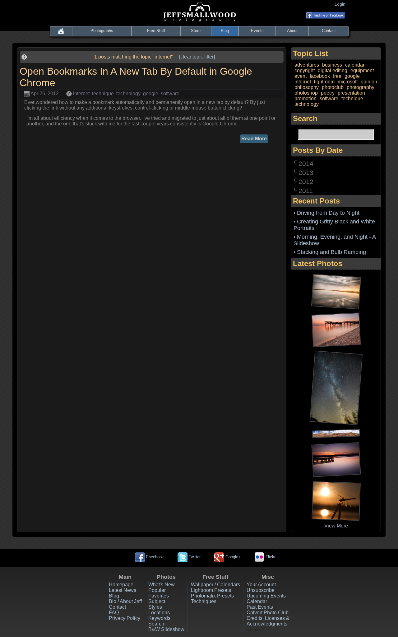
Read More (254, 138)
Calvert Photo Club (268, 612)
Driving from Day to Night (328, 213)
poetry (328, 93)
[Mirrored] (336, 291)
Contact (329, 30)
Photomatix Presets (212, 595)
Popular (157, 590)
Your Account (261, 584)
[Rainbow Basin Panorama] (336, 433)
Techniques (203, 601)
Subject (156, 601)
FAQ (114, 612)
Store (196, 30)
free (337, 76)
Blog (225, 30)
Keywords (159, 618)
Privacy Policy (124, 618)
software (170, 93)
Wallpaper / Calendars (215, 584)
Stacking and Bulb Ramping (331, 252)
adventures (306, 65)
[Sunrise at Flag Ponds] (336, 329)
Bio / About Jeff (125, 601)
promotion (305, 98)
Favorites (158, 595)
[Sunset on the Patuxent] (336, 459)
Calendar (257, 601)
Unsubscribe (261, 590)
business (332, 65)
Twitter (194, 557)
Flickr (269, 557)
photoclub (333, 87)
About (292, 30)
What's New (161, 584)
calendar (354, 65)
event (300, 76)
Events (257, 30)
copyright (304, 70)
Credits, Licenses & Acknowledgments (268, 621)
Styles (155, 607)
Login (341, 4)
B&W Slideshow (166, 629)
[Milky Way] (336, 387)
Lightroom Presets (211, 590)
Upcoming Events (266, 595)
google (150, 93)
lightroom (324, 81)
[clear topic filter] (197, 56)
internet (81, 93)
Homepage (121, 584)
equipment (362, 70)
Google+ (232, 557)
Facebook (154, 557)
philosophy (306, 87)
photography (360, 87)
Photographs (101, 30)
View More (336, 525)
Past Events (260, 607)
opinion (369, 81)
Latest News (122, 590)
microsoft (348, 81)
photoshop (306, 93)
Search (156, 623)
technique (103, 93)
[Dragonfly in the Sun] (336, 500)
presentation (351, 93)
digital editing (332, 70)
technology (128, 93)
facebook (320, 76)
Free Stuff (156, 30)
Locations (159, 612)
